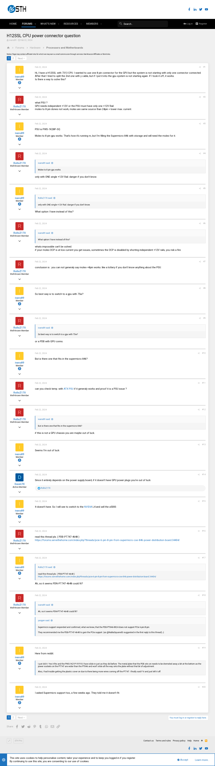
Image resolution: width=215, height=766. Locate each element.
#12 (204, 409)
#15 (204, 501)
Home (196, 741)
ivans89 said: (44, 163)
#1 (204, 67)
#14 (204, 474)
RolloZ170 (19, 106)
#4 (204, 153)
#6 (204, 223)
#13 (204, 444)
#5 (204, 188)
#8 (204, 288)
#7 (204, 261)
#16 (204, 531)
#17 (204, 558)
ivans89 (12, 40)
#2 (204, 97)
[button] (35, 23)
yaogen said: (44, 620)
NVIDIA (88, 506)
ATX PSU (68, 388)
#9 (204, 318)
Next (20, 58)
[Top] (202, 741)
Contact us (148, 741)
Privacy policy (179, 741)
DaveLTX (20, 484)
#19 (204, 648)
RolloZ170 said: (45, 198)
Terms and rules (163, 741)
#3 (204, 123)
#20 (204, 687)
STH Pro (18, 741)
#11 (204, 383)
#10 (204, 353)
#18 (204, 595)
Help (189, 741)
